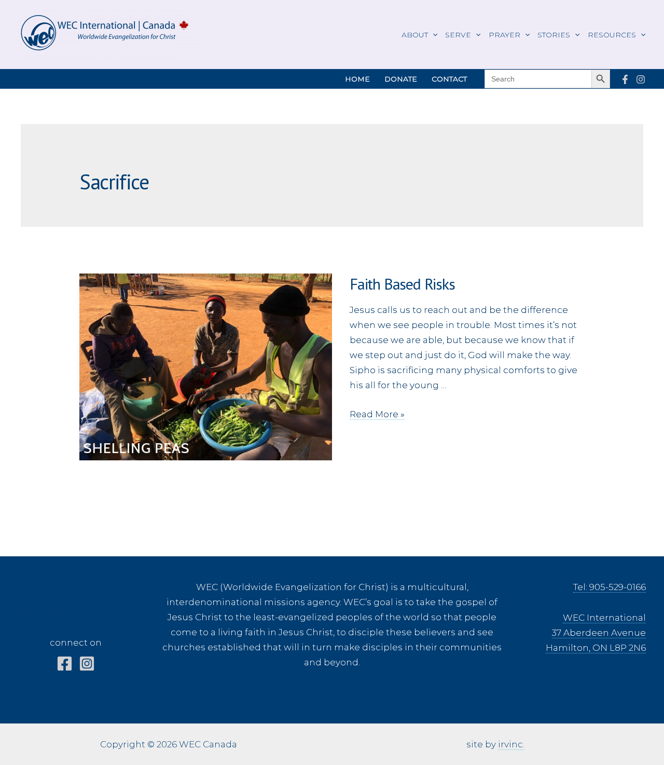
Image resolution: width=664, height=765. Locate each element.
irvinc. (511, 744)
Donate (400, 79)
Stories (553, 34)
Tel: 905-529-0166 (609, 587)
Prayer (504, 34)
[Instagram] (640, 79)
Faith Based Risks (402, 284)
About (415, 34)
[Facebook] (625, 79)
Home (357, 79)
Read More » (377, 414)
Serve (458, 34)
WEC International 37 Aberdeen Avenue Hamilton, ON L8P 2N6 (596, 632)
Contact (449, 79)
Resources (612, 34)
